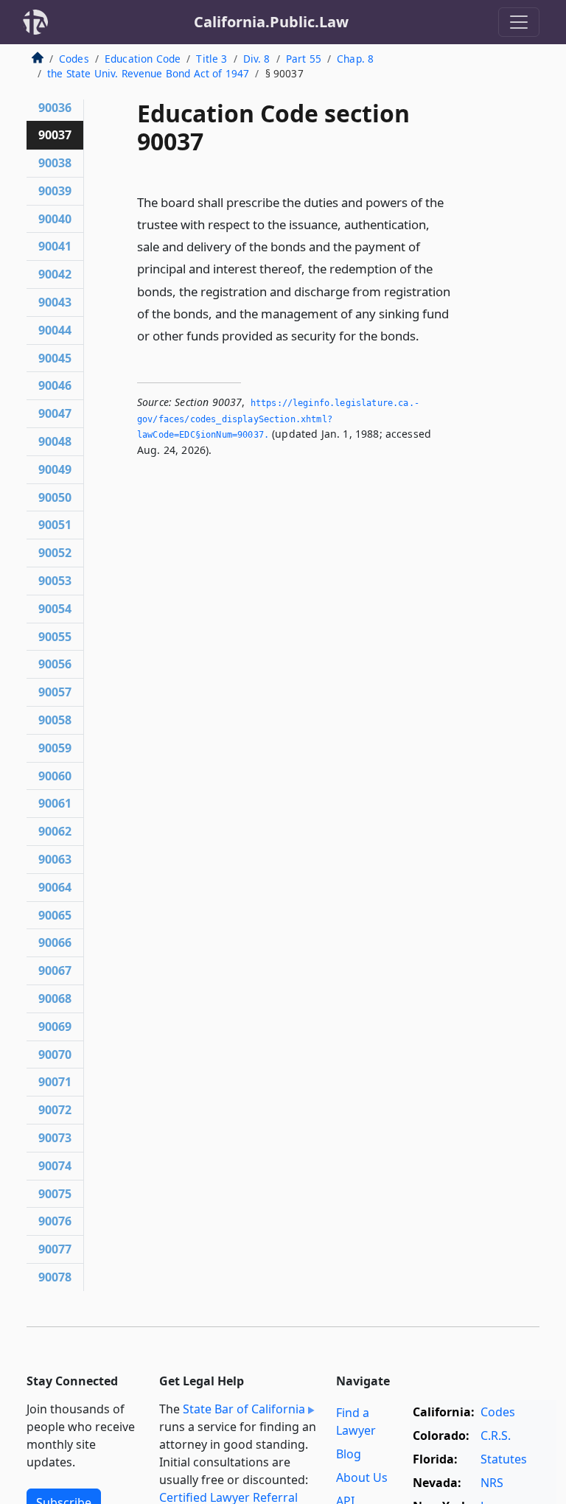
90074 (54, 1166)
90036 (54, 107)
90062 (54, 831)
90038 (54, 163)
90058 (54, 720)
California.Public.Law (271, 22)
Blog (348, 1454)
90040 (54, 219)
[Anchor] (427, 335)
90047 (54, 413)
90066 (54, 942)
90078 (54, 1277)
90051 (54, 525)
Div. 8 (256, 59)
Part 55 (303, 59)
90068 (54, 998)
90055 (54, 637)
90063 (54, 859)
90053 (54, 581)
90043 (54, 302)
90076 (54, 1221)
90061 (54, 803)
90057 (54, 692)
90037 (54, 135)
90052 (54, 553)
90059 (54, 748)
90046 (54, 385)
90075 (54, 1194)
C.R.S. (496, 1435)
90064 (54, 887)
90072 (54, 1110)
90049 (54, 469)
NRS (492, 1483)
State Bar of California (244, 1409)
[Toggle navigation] (518, 22)
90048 (54, 441)
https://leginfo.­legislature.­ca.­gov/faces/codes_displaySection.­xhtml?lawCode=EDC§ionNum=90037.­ (278, 419)
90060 (54, 776)
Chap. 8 (355, 59)
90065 (54, 915)
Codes (74, 59)
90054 (54, 609)
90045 (54, 358)
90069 (54, 1026)
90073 (54, 1138)
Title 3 (211, 59)
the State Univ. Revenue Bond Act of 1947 (148, 73)
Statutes (504, 1459)
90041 (54, 246)
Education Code (143, 59)
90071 (54, 1082)
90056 (54, 664)
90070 (54, 1054)
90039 (54, 191)
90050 (54, 497)
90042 (54, 274)
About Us (362, 1477)
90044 (54, 330)
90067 (54, 970)
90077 (54, 1249)
